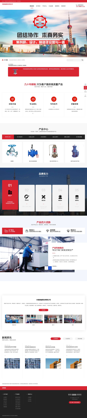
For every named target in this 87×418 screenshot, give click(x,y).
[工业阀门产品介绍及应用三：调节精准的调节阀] (74, 362)
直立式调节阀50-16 (54, 161)
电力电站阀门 (20, 136)
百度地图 (15, 415)
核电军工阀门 (8, 136)
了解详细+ (43, 310)
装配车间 (14, 325)
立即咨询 (54, 266)
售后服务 (5, 399)
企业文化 (5, 401)
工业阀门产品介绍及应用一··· (32, 347)
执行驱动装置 (79, 136)
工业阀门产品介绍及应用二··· (53, 347)
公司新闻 (56, 338)
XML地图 (12, 415)
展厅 (73, 325)
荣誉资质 (5, 406)
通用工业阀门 (67, 136)
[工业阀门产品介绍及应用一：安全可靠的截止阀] (32, 363)
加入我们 (5, 404)
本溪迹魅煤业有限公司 (7, 4)
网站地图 (19, 1)
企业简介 (5, 397)
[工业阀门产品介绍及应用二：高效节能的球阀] (53, 363)
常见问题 (80, 338)
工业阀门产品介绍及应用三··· (73, 347)
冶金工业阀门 (55, 136)
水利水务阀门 (43, 136)
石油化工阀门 (32, 136)
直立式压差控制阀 (33, 161)
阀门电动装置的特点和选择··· (11, 347)
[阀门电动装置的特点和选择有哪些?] (12, 366)
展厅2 (33, 325)
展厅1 (53, 325)
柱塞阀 (12, 161)
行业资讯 (68, 338)
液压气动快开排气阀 (75, 161)
